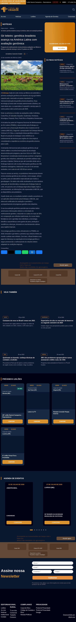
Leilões (33, 16)
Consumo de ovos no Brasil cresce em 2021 (19, 320)
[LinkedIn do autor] (24, 54)
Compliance (26, 604)
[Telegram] (18, 252)
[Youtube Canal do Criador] (67, 595)
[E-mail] (39, 252)
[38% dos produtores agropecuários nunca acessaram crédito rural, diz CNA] (57, 342)
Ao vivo (3, 16)
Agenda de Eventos (51, 16)
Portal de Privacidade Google (43, 611)
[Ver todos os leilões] (73, 379)
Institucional (5, 614)
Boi (5, 354)
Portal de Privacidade (43, 608)
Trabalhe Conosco (13, 616)
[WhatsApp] (25, 252)
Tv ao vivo (13, 610)
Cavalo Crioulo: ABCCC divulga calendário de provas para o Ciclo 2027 (67, 67)
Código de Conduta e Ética (28, 611)
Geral (44, 354)
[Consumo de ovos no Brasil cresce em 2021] (19, 305)
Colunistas (71, 16)
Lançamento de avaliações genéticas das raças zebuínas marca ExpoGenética (66, 120)
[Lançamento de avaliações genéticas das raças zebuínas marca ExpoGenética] (52, 123)
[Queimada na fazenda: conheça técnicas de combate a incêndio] (19, 342)
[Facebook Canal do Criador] (55, 595)
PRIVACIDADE (41, 604)
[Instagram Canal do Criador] (61, 595)
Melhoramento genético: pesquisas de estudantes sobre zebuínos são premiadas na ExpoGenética (67, 85)
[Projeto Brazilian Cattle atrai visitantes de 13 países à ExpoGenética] (52, 106)
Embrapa (5, 93)
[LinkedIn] (32, 252)
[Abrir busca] (73, 9)
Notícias (18, 16)
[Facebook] (4, 252)
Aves (5, 317)
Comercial (13, 612)
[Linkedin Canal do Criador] (73, 595)
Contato (3, 617)
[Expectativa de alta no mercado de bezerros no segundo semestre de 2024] (57, 305)
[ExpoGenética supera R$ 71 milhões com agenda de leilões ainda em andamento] (52, 140)
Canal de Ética (25, 608)
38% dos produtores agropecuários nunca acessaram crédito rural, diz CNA (56, 359)
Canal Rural (13, 606)
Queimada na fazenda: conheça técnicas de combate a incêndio (19, 359)
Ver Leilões (61, 48)
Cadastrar (52, 578)
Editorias (5, 604)
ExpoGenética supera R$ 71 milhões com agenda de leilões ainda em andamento (67, 137)
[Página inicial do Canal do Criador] (10, 10)
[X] (11, 252)
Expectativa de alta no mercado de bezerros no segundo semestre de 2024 (57, 322)
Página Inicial (4, 28)
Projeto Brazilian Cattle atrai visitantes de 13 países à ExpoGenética (67, 102)
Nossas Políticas (26, 614)
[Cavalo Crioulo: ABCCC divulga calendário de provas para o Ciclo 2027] (52, 71)
